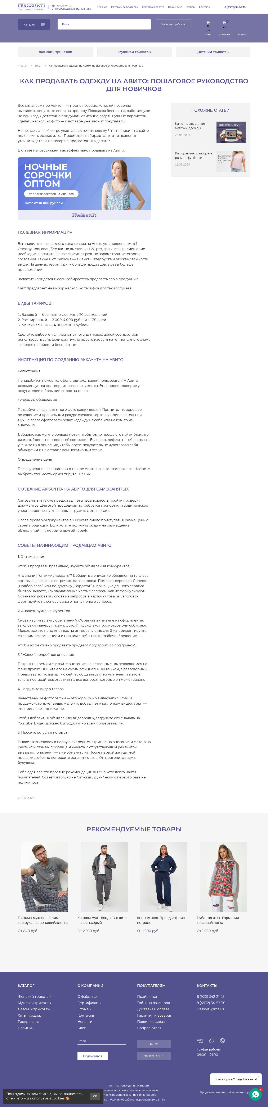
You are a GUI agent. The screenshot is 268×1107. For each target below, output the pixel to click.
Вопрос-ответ (149, 1028)
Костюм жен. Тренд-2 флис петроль (161, 920)
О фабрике (87, 997)
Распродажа (28, 1022)
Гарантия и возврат (154, 1015)
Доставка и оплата (153, 7)
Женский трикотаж (55, 52)
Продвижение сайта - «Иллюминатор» (225, 1092)
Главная (102, 7)
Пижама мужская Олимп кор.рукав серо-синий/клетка (43, 920)
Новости (84, 1022)
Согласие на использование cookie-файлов (127, 1094)
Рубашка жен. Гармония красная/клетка (218, 920)
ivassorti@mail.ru (211, 1009)
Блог (81, 1028)
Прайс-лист (175, 7)
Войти (208, 34)
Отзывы (190, 7)
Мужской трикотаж (134, 52)
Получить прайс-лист (174, 24)
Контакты (204, 7)
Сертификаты (89, 1003)
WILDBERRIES (153, 1056)
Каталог (29, 24)
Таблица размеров (153, 1003)
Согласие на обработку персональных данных (127, 1090)
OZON (154, 1044)
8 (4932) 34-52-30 (211, 1003)
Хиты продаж (29, 1015)
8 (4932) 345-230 (235, 7)
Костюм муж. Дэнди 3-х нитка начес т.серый (103, 920)
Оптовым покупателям (124, 7)
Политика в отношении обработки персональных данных (127, 1099)
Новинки (26, 1028)
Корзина (242, 34)
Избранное (224, 34)
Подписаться (92, 1056)
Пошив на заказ (151, 1022)
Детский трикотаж (213, 52)
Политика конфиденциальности (127, 1085)
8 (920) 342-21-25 (210, 997)
